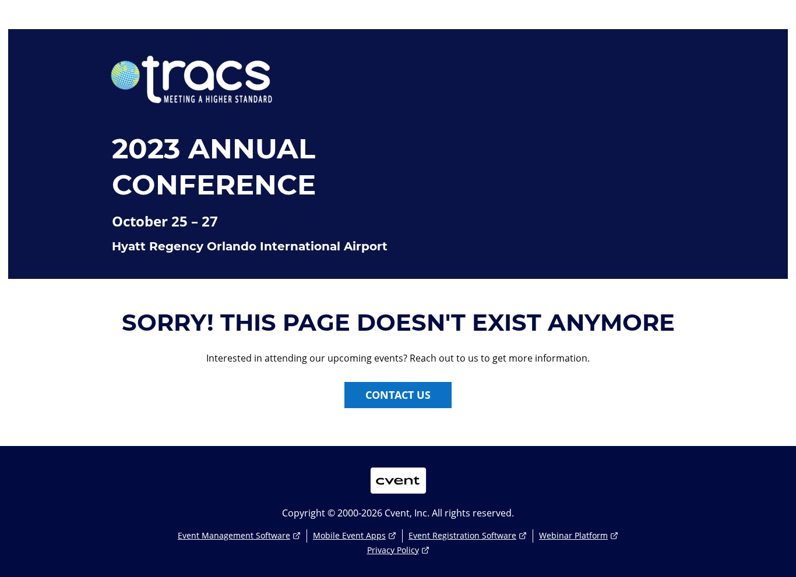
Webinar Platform (573, 535)
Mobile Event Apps (349, 535)
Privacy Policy (393, 549)
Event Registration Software (462, 535)
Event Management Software (234, 535)
